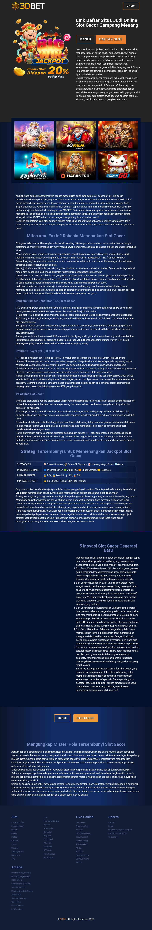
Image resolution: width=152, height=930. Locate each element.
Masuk (131, 5)
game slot (98, 492)
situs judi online (102, 203)
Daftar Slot (110, 39)
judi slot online (99, 557)
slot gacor (101, 282)
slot (108, 755)
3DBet (63, 919)
